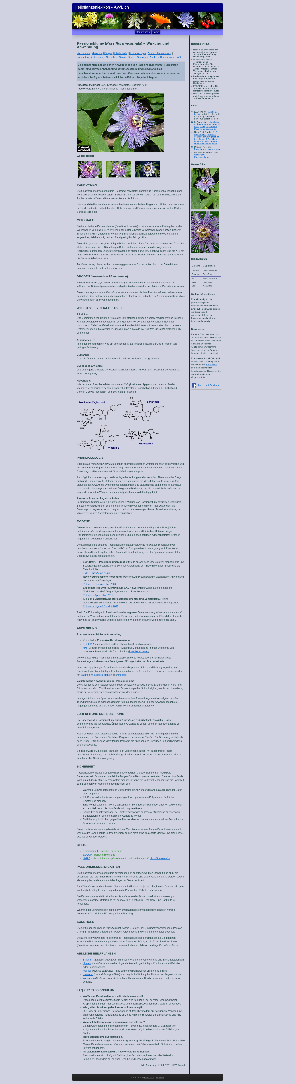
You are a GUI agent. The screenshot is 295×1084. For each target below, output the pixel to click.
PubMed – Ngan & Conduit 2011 (100, 606)
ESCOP (87, 644)
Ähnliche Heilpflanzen (162, 57)
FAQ (178, 57)
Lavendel (88, 974)
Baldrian (85, 675)
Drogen (108, 53)
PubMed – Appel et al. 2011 (98, 595)
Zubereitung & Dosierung (90, 57)
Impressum (149, 1077)
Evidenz (152, 53)
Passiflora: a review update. (207, 149)
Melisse (122, 675)
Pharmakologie (137, 53)
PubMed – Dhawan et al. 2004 (99, 584)
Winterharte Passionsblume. (202, 156)
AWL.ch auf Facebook (208, 385)
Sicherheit (111, 57)
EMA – (96, 573)
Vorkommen (83, 53)
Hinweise (160, 1077)
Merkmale (97, 53)
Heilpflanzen (143, 32)
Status (122, 57)
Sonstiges (142, 57)
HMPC (86, 647)
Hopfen (108, 675)
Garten (131, 57)
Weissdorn (97, 675)
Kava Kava (211, 365)
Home (155, 32)
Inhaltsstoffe (120, 53)
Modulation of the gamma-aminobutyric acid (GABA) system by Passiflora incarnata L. (207, 125)
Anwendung (164, 53)
